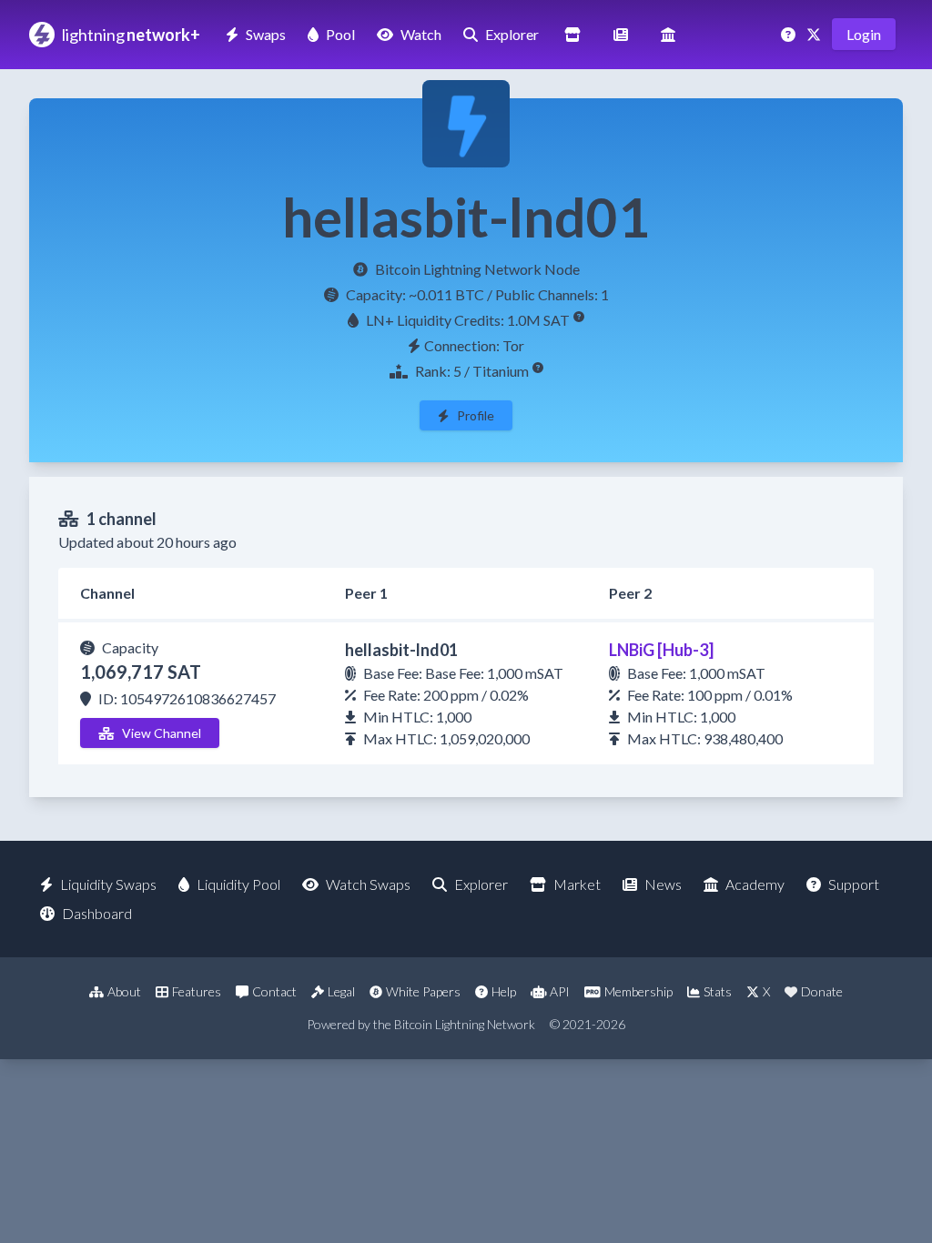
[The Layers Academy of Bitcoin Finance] (668, 34)
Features (196, 991)
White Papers (423, 991)
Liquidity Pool (238, 884)
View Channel (161, 733)
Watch (420, 34)
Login (863, 34)
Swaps (266, 34)
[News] (621, 34)
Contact (274, 991)
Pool (340, 34)
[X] (815, 34)
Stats (718, 991)
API (560, 991)
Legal (341, 991)
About (124, 991)
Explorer (512, 34)
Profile (475, 415)
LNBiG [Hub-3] (661, 650)
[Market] (572, 34)
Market (577, 884)
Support (853, 884)
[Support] (790, 34)
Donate (822, 991)
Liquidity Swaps (108, 884)
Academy (755, 884)
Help (503, 991)
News (663, 884)
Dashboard (97, 913)
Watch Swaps (368, 884)
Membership (638, 991)
